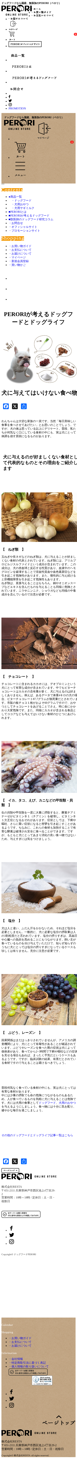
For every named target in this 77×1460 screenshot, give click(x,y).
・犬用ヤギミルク (21, 208)
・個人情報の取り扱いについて (29, 1366)
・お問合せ (16, 223)
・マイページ (17, 257)
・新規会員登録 (19, 261)
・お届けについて (20, 253)
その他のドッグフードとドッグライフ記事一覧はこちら (37, 1135)
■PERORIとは (18, 211)
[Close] (2, 184)
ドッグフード (47, 1102)
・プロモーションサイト (24, 230)
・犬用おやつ (19, 204)
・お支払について (20, 249)
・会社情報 (16, 1358)
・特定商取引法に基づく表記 (27, 1362)
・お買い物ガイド (20, 246)
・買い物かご (17, 264)
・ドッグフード (20, 200)
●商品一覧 (15, 196)
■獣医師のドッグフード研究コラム (31, 219)
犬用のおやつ (67, 1102)
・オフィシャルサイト (23, 226)
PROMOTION (17, 108)
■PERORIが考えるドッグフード (29, 215)
